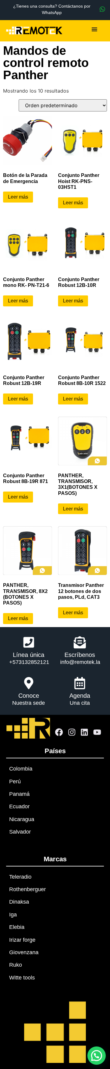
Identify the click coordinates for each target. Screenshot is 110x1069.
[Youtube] (97, 732)
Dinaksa (19, 902)
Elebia (16, 927)
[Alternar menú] (94, 29)
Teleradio (20, 877)
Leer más (18, 196)
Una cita (80, 703)
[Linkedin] (84, 732)
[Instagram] (71, 732)
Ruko (15, 965)
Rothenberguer (27, 889)
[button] (96, 1055)
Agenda (79, 695)
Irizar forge (22, 940)
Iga (13, 915)
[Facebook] (59, 732)
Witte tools (22, 978)
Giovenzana (23, 952)
